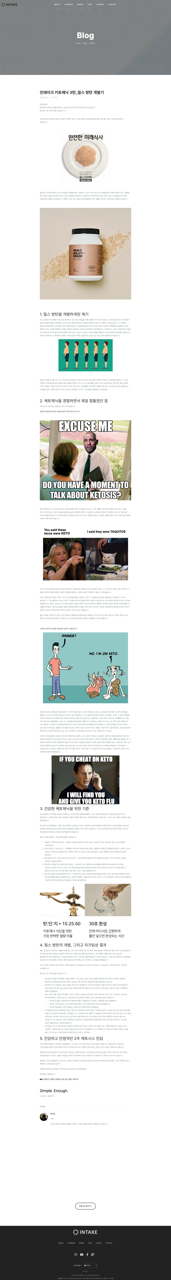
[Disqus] (85, 1170)
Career (99, 1243)
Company (71, 1243)
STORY (92, 43)
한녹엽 (52, 1114)
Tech (90, 1243)
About (61, 1243)
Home (78, 43)
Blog (85, 43)
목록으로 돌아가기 (85, 1206)
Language (77, 1265)
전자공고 (85, 1271)
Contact (109, 1243)
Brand (81, 1243)
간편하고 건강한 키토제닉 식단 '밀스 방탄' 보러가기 (61, 1079)
